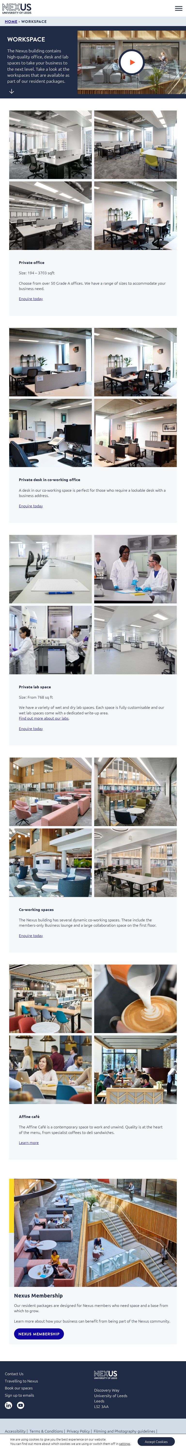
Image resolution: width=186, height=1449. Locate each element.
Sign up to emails (19, 1395)
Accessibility (15, 1431)
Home (11, 21)
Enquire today (31, 298)
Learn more (29, 1142)
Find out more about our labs (44, 718)
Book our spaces (19, 1387)
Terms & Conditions (46, 1431)
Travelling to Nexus (21, 1380)
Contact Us (14, 1373)
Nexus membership (39, 1334)
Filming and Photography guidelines (124, 1431)
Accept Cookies (156, 1441)
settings (124, 1444)
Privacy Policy (78, 1431)
